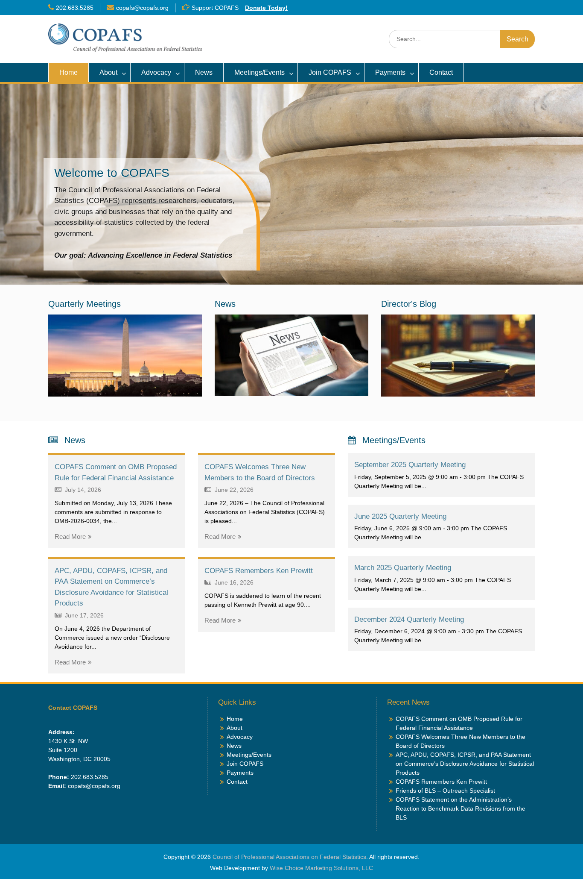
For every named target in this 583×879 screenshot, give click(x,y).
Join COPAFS (330, 72)
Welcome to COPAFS (111, 172)
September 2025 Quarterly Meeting (410, 465)
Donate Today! (266, 7)
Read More (70, 536)
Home (68, 72)
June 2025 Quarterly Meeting (400, 516)
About (108, 72)
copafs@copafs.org (142, 7)
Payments (390, 72)
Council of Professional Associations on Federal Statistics (289, 856)
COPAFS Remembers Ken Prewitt (258, 571)
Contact (441, 72)
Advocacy (156, 72)
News (204, 72)
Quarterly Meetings (84, 304)
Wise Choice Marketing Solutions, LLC (321, 867)
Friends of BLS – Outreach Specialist (445, 790)
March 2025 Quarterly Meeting (402, 568)
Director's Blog (408, 304)
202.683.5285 (74, 7)
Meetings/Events (259, 72)
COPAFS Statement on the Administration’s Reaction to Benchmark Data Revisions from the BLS (460, 808)
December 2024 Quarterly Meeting (409, 619)
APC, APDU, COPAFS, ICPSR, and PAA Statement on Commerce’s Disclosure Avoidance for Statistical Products (465, 763)
